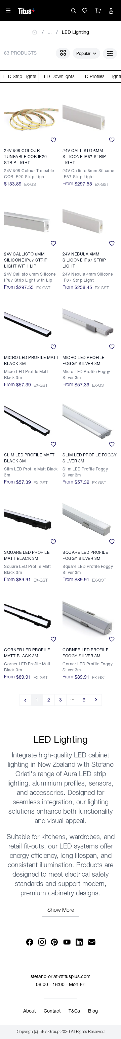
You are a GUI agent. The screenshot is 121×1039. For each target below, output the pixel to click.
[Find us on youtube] (67, 942)
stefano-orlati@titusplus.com (60, 977)
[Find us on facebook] (29, 942)
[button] (85, 11)
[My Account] (111, 11)
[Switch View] (63, 53)
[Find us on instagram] (42, 942)
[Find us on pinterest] (54, 942)
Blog (93, 1011)
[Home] (26, 10)
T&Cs (74, 1011)
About (29, 1011)
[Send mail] (91, 942)
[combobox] (86, 53)
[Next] (96, 700)
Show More (60, 910)
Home (35, 32)
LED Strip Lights (19, 77)
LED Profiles (92, 77)
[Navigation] (8, 10)
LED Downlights (58, 77)
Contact (52, 1011)
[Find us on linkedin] (79, 942)
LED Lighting (75, 32)
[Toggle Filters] (110, 53)
